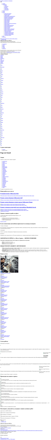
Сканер (3, 174)
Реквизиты (6, 8)
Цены (3, 36)
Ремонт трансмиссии (8, 30)
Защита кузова (6, 15)
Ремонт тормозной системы (9, 29)
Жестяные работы (7, 14)
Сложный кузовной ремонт (9, 32)
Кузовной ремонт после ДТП (5, 273)
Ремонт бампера (7, 19)
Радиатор (4, 179)
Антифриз (4, 178)
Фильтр (3, 164)
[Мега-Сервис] (8, 38)
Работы (3, 10)
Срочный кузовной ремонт (9, 34)
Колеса (3, 165)
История (5, 7)
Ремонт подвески (7, 27)
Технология (6, 9)
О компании (4, 4)
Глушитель (4, 180)
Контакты (4, 48)
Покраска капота (3, 313)
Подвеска (4, 169)
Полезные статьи (16, 430)
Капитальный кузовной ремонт (9, 16)
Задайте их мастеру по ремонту (5, 427)
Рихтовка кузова (3, 291)
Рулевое (3, 185)
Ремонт (3, 162)
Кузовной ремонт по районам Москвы (25, 430)
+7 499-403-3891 (3, 39)
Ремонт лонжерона (3, 309)
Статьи (3, 11)
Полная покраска (3, 300)
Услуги (3, 12)
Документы (6, 6)
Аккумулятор (4, 171)
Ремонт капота (6, 22)
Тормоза (3, 168)
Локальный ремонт (3, 304)
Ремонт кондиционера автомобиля (10, 23)
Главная (3, 3)
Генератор (4, 172)
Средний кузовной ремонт (8, 33)
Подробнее (2, 280)
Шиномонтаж (4, 166)
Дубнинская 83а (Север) (4, 438)
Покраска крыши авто (4, 318)
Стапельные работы (7, 35)
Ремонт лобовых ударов (4, 282)
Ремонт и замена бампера (4, 336)
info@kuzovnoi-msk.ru (4, 429)
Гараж (3, 187)
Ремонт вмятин (7, 20)
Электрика (4, 170)
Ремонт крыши (6, 24)
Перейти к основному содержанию (6, 0)
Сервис (3, 175)
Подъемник (4, 186)
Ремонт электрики (3, 295)
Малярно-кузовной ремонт (8, 17)
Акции (5, 5)
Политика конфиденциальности (37, 430)
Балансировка (4, 167)
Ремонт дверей (6, 21)
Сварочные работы (7, 31)
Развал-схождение (3, 277)
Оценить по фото (3, 221)
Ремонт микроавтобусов (8, 26)
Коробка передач (5, 181)
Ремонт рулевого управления (9, 28)
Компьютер (4, 173)
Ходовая (3, 184)
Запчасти (3, 177)
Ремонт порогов (3, 327)
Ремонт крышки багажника (9, 25)
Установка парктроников (4, 286)
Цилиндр (4, 183)
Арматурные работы (7, 13)
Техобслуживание (5, 176)
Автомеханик (4, 161)
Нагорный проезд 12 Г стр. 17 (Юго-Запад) (7, 439)
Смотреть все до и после (4, 211)
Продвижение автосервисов (8, 430)
